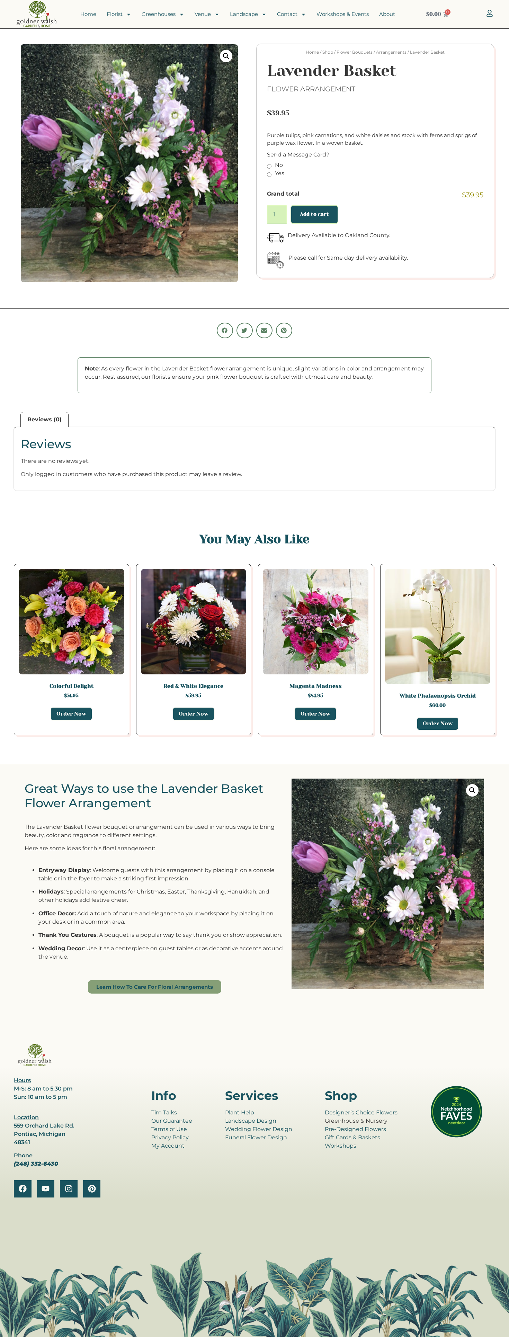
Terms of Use (169, 1129)
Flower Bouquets (355, 52)
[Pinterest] (92, 1189)
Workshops (340, 1145)
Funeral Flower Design (256, 1137)
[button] (226, 56)
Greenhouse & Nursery (356, 1121)
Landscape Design (250, 1121)
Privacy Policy (170, 1137)
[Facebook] (23, 1189)
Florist (115, 14)
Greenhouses (159, 14)
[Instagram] (69, 1189)
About (387, 14)
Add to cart (314, 214)
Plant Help (239, 1112)
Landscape (244, 14)
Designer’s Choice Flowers (361, 1112)
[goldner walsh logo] (34, 1065)
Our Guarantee (171, 1121)
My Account (168, 1145)
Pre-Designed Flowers (355, 1129)
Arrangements (391, 52)
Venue (203, 14)
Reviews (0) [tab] (44, 419)
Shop (327, 52)
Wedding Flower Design (258, 1129)
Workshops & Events (342, 14)
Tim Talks (164, 1112)
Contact (287, 14)
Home (88, 14)
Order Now (71, 713)
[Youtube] (46, 1189)
